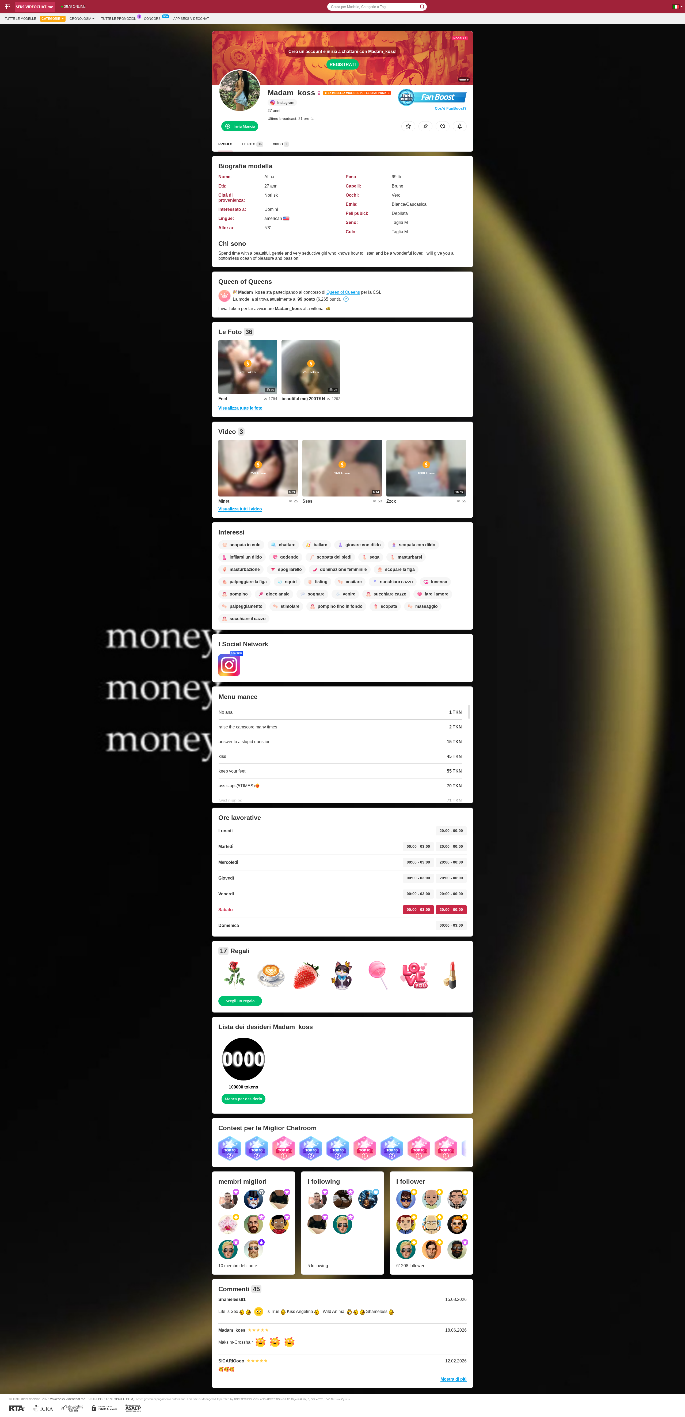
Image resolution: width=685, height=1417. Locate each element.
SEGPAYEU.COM (121, 1399)
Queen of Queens (343, 292)
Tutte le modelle (20, 19)
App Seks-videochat (191, 19)
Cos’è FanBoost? (451, 108)
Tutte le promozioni (119, 19)
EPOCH (101, 1399)
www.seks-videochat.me (67, 1399)
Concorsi (152, 19)
